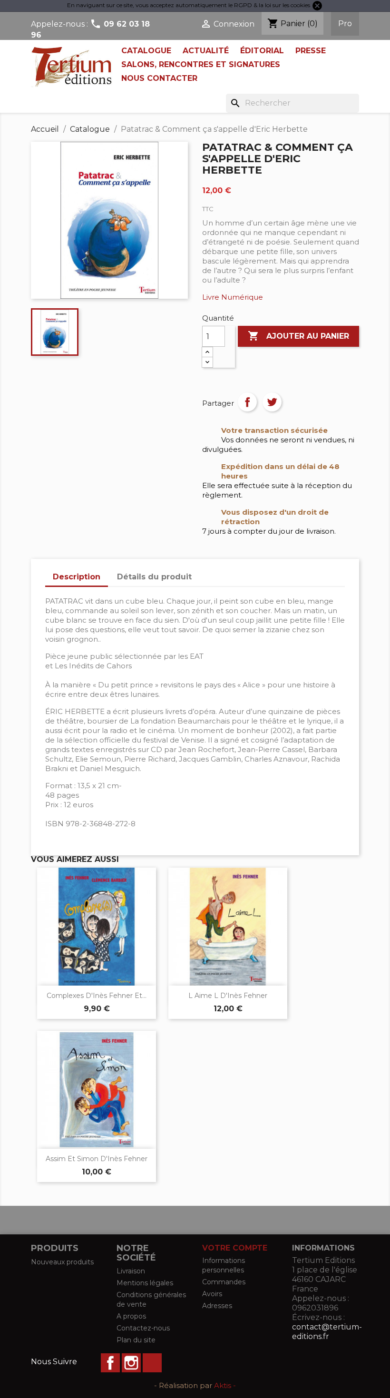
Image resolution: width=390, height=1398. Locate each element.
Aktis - (225, 1385)
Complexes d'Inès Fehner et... (96, 995)
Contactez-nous (143, 1328)
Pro (345, 23)
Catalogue (146, 50)
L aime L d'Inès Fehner (227, 995)
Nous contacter (159, 78)
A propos (131, 1316)
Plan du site (136, 1340)
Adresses (217, 1305)
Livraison (131, 1271)
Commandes (223, 1282)
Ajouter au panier (298, 336)
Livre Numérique (232, 297)
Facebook (110, 1362)
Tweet (272, 401)
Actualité (206, 50)
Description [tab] (76, 576)
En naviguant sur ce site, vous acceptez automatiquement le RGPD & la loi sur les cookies (188, 5)
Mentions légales (145, 1283)
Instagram (131, 1362)
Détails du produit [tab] (154, 576)
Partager (247, 401)
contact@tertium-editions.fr (327, 1331)
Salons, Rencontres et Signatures (200, 64)
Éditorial (262, 50)
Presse (310, 50)
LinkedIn (152, 1362)
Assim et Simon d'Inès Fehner (96, 1158)
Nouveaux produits (62, 1262)
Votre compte (234, 1247)
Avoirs (212, 1294)
